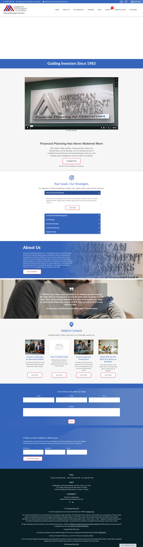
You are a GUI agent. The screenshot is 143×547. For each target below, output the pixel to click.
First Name (26, 448)
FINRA (101, 532)
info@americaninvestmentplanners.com (56, 1)
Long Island (21, 1)
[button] (57, 9)
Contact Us (71, 161)
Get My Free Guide (32, 458)
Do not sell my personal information (78, 526)
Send (71, 421)
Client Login (137, 1)
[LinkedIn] (121, 1)
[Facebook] (126, 1)
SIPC (104, 532)
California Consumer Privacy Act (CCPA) (81, 524)
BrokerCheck (90, 511)
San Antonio (37, 1)
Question (71, 406)
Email (71, 396)
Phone (104, 396)
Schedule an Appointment (71, 497)
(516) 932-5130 (75, 478)
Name (38, 396)
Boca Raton (28, 1)
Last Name (48, 448)
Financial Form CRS (73, 508)
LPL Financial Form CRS (71, 544)
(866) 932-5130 (9, 1)
